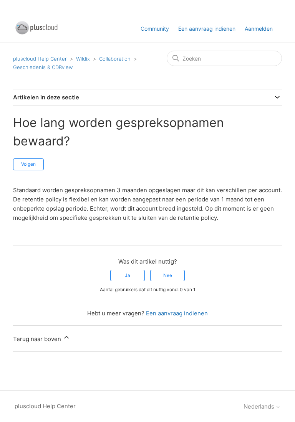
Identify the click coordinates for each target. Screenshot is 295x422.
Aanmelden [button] (259, 28)
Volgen (28, 164)
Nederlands (260, 406)
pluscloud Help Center (40, 59)
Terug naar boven (38, 339)
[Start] (36, 32)
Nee (167, 275)
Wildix (83, 59)
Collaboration (115, 59)
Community (155, 28)
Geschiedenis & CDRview (43, 67)
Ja (127, 275)
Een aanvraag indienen (206, 28)
